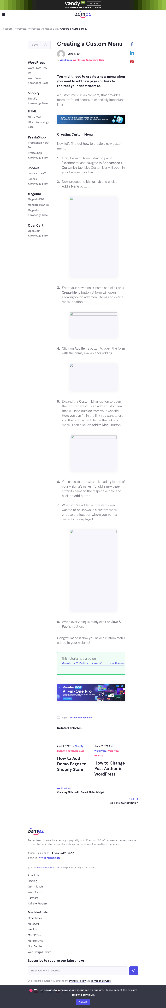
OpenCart (35, 225)
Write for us (35, 892)
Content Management (80, 717)
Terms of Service (101, 981)
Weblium (33, 929)
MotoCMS (34, 924)
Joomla (34, 168)
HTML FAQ (34, 117)
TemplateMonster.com (47, 867)
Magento (34, 194)
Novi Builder (35, 946)
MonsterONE (35, 941)
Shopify (79, 746)
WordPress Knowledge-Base (88, 60)
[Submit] (133, 970)
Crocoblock (35, 918)
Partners (33, 898)
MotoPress (34, 935)
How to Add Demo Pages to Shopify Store (71, 764)
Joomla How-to (37, 173)
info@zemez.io (49, 858)
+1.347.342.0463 (62, 853)
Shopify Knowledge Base (70, 751)
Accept (83, 1002)
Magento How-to (38, 205)
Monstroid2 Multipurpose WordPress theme (92, 663)
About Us (33, 875)
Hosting (32, 881)
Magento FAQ (36, 199)
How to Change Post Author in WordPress (109, 769)
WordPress (66, 60)
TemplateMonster (38, 912)
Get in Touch (35, 886)
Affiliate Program (37, 903)
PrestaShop (37, 137)
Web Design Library (39, 952)
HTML (32, 111)
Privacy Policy (77, 981)
